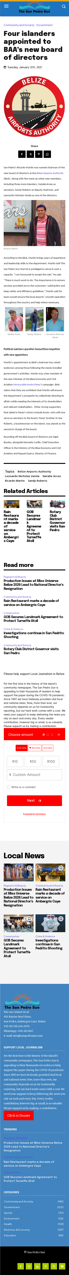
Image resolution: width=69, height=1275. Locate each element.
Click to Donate (18, 1115)
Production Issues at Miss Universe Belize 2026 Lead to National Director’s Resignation (33, 585)
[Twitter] (30, 154)
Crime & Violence (13, 629)
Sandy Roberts (37, 480)
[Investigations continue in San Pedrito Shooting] (51, 923)
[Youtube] (62, 1266)
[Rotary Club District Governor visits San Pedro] (57, 504)
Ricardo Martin (15, 480)
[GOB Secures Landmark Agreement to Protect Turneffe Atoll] (34, 504)
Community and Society (19, 25)
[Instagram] (29, 1266)
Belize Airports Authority (49, 173)
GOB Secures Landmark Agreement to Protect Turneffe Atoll (34, 526)
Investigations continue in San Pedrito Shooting (49, 944)
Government (44, 25)
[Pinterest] (39, 154)
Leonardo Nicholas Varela (22, 476)
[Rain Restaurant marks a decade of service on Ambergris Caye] (11, 504)
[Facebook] (22, 154)
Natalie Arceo (52, 476)
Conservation (11, 613)
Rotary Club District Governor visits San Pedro (57, 521)
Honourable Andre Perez (26, 384)
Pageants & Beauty (15, 576)
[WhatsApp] (47, 154)
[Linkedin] (37, 1266)
